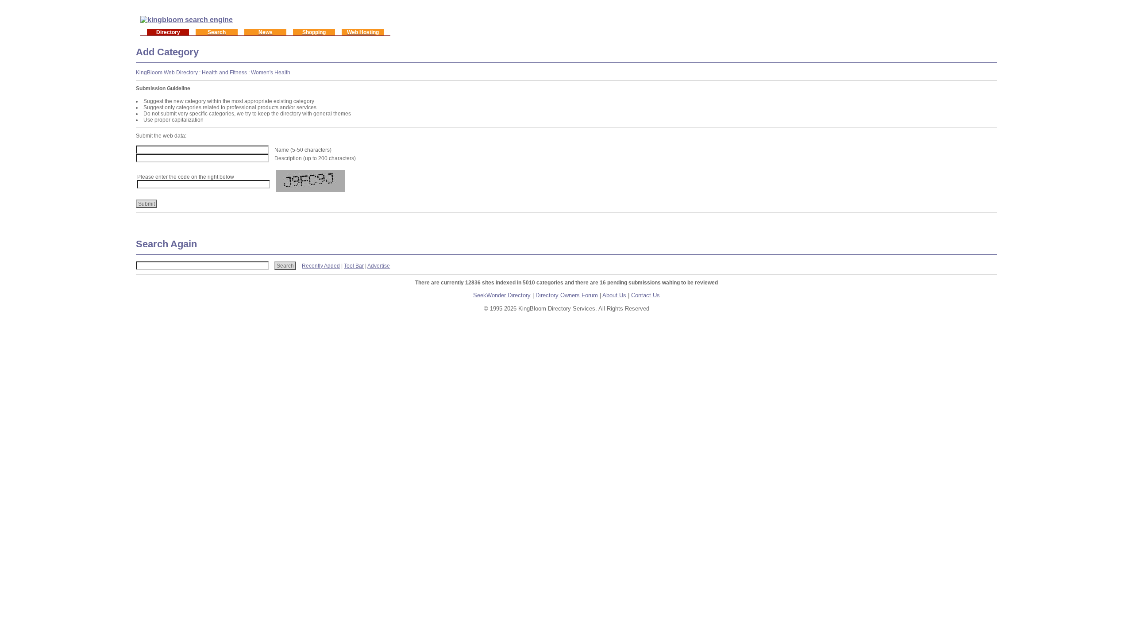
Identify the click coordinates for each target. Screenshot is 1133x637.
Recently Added (321, 266)
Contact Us (645, 295)
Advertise (378, 266)
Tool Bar (354, 266)
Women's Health (270, 72)
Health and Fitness (224, 72)
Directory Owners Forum (567, 295)
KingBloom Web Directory (167, 72)
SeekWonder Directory (502, 295)
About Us (614, 295)
